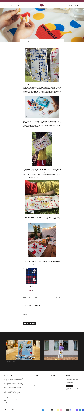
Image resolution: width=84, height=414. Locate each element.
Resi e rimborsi (36, 383)
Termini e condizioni (37, 378)
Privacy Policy (75, 388)
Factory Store (53, 381)
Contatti (52, 379)
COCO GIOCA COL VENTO (16, 362)
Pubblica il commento (29, 323)
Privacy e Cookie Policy (37, 379)
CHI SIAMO (17, 5)
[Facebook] (4, 402)
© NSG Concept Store (9, 409)
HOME (4, 5)
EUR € (70, 5)
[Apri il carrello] (80, 5)
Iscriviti (69, 386)
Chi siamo (53, 378)
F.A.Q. (35, 385)
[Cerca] (78, 5)
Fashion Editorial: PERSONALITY (57, 362)
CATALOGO (10, 5)
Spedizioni (35, 381)
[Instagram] (6, 402)
